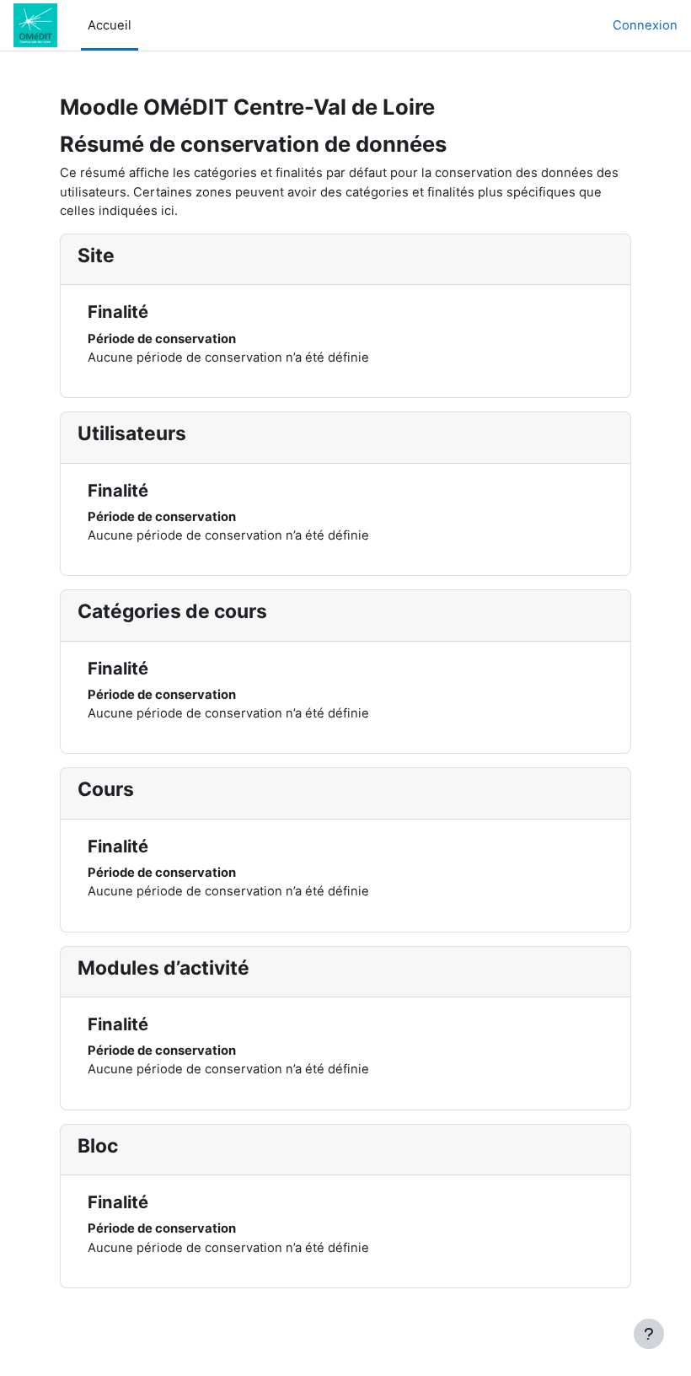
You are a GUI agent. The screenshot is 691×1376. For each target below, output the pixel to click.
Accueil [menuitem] (109, 25)
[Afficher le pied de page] (649, 1334)
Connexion (645, 25)
